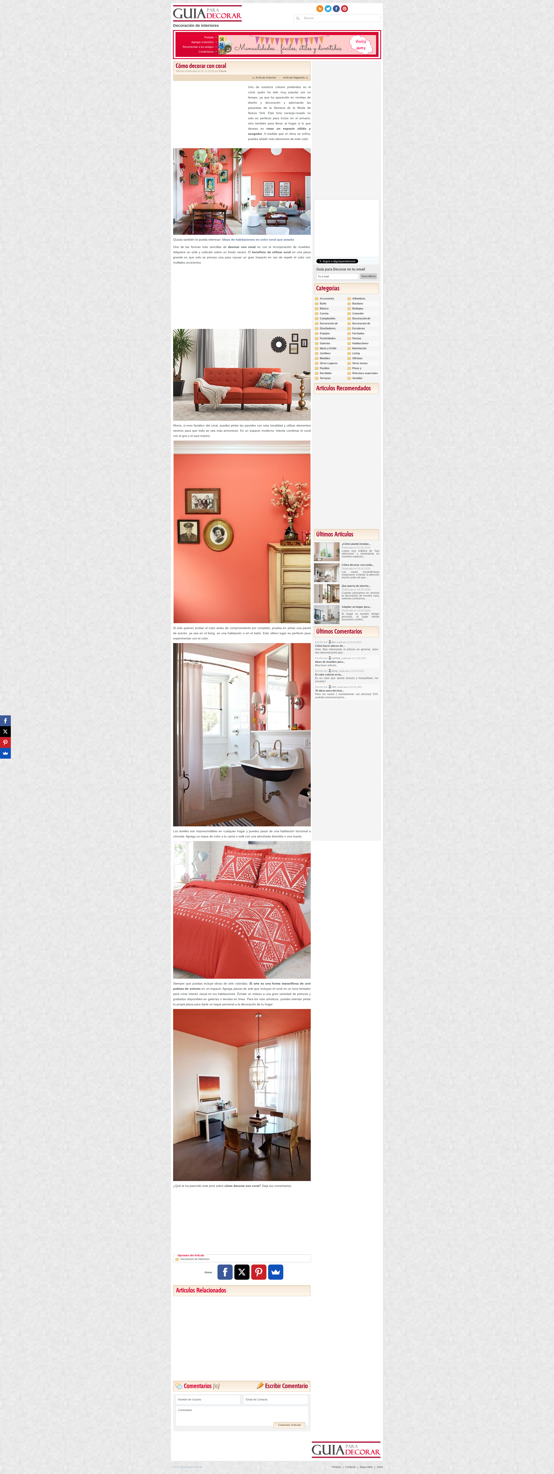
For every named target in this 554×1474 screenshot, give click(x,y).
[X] (242, 1272)
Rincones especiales (365, 373)
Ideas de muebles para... (330, 661)
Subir (380, 1467)
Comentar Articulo (289, 1425)
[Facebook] (225, 1272)
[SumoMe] (275, 1272)
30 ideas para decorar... (329, 690)
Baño (323, 303)
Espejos (325, 333)
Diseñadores (328, 328)
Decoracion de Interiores (194, 1259)
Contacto (350, 1467)
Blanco (324, 308)
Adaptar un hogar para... (356, 606)
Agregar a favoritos (202, 42)
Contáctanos (206, 51)
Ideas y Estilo (328, 348)
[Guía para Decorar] (207, 13)
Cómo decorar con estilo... (358, 564)
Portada (209, 37)
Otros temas (360, 363)
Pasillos (325, 368)
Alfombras (358, 298)
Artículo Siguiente (294, 77)
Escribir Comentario (286, 1386)
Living (356, 353)
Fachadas (358, 333)
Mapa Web (366, 1467)
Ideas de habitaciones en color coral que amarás (258, 239)
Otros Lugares (329, 363)
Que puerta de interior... (356, 585)
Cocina (324, 313)
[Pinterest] (258, 1272)
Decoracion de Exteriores (361, 320)
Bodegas (357, 308)
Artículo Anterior (266, 77)
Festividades (328, 338)
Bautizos (357, 303)
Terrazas (325, 378)
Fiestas (356, 338)
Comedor (358, 313)
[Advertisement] (209, 114)
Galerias (325, 343)
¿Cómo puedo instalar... (356, 544)
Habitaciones (360, 343)
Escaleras (358, 328)
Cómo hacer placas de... (330, 645)
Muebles (325, 358)
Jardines (325, 353)
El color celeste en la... (329, 674)
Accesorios (327, 298)
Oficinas (357, 358)
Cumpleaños (327, 318)
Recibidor (326, 373)
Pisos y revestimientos (361, 370)
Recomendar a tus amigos (198, 46)
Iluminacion (359, 348)
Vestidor (357, 378)
